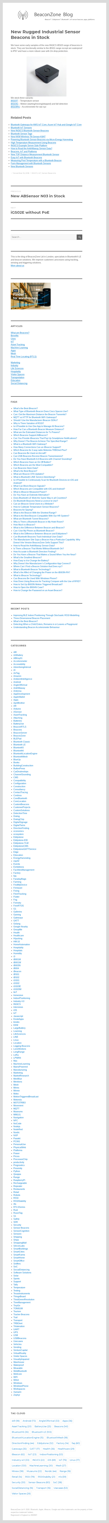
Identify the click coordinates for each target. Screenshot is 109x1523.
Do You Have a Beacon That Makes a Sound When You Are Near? (44, 554)
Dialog (16, 816)
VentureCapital (20, 1350)
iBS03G (14, 104)
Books (16, 762)
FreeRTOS (18, 906)
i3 (14, 956)
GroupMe (17, 929)
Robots (16, 1195)
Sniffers (17, 1264)
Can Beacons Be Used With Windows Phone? (35, 578)
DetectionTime (20, 813)
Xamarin (17, 1392)
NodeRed (18, 1129)
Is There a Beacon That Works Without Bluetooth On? (38, 548)
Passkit (16, 1138)
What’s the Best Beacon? (25, 471)
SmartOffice (18, 1261)
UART (16, 1329)
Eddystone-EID (20, 840)
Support (17, 1281)
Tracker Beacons (21, 1314)
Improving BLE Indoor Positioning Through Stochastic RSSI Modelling (46, 615)
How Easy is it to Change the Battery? (31, 560)
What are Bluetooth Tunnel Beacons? (31, 519)
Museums (18, 1111)
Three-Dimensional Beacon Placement (31, 618)
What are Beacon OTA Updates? (28, 474)
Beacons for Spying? (23, 510)
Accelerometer (20, 661)
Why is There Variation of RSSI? (28, 423)
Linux (16, 1040)
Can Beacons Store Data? (25, 468)
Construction (19, 786)
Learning (17, 1031)
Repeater (17, 1186)
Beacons (17, 730)
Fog (15, 900)
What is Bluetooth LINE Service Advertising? (34, 477)
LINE (15, 1037)
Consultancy (19, 789)
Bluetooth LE (19, 745)
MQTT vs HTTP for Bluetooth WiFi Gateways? (35, 417)
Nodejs (16, 1126)
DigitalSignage (20, 822)
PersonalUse (19, 1144)
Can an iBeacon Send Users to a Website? (33, 504)
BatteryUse (18, 724)
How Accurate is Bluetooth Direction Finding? (34, 551)
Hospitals (17, 950)
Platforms (17, 1150)
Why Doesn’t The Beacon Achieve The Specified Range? (40, 441)
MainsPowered (20, 1067)
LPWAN (17, 1058)
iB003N (17, 965)
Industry (14, 365)
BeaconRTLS (19, 727)
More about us (17, 265)
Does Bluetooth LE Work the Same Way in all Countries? (40, 498)
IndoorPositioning (21, 998)
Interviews (18, 1007)
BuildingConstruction (23, 765)
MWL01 (17, 1114)
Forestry (17, 903)
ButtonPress (19, 768)
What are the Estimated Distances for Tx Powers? (36, 432)
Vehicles (17, 1344)
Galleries (17, 912)
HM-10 (16, 941)
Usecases (18, 1341)
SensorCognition (21, 1231)
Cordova (17, 795)
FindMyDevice (20, 885)
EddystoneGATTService (24, 849)
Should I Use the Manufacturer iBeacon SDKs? (35, 420)
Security (17, 1225)
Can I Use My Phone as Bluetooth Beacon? (33, 531)
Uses (13, 339)
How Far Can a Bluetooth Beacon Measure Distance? (38, 429)
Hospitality (16, 371)
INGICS (35, 173)
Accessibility (19, 664)
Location (17, 1043)
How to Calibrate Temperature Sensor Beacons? (36, 507)
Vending (17, 1347)
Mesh (13, 353)
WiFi (15, 1377)
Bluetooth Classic (21, 742)
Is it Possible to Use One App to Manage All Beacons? (38, 426)
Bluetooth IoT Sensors (21, 128)
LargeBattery (19, 1028)
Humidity (17, 953)
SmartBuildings (20, 1249)
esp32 (16, 861)
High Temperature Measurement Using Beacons (33, 142)
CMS (15, 777)
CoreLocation (19, 801)
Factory (16, 873)
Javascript (18, 1016)
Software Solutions (22, 1272)
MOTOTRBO (19, 1102)
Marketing (15, 362)
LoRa (16, 1055)
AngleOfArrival (20, 685)
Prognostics (19, 1165)
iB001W (17, 962)
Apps (13, 350)
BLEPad (17, 739)
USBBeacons (19, 1338)
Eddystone (18, 837)
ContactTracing (20, 792)
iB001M (17, 959)
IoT (39, 173)
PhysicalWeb (19, 1147)
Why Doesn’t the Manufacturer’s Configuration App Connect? (42, 563)
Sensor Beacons (49, 173)
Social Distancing (19, 383)
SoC (15, 1266)
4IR (15, 652)
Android (17, 682)
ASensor (17, 712)
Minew (16, 1090)
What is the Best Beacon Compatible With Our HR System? (41, 516)
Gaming (17, 915)
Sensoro (17, 1234)
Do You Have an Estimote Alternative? (31, 495)
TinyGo (16, 1305)
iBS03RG (15, 107)
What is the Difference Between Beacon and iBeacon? (39, 527)
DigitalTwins (19, 825)
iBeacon (17, 971)
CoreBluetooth (20, 798)
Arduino (17, 709)
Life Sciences (17, 368)
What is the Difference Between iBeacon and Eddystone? (40, 533)
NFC (15, 1120)
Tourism (17, 1311)
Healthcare (18, 935)
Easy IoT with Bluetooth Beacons (26, 157)
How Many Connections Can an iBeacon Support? (37, 447)
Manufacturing (20, 1070)
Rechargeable (20, 1183)
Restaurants (19, 1189)
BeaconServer (20, 733)
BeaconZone (19, 736)
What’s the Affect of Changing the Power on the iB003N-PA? (41, 572)
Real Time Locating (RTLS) (24, 356)
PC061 (16, 1141)
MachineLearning (21, 1064)
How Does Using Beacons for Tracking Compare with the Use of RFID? (47, 581)
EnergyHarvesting (21, 858)
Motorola (17, 1100)
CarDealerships (20, 771)
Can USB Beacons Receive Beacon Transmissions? (38, 456)
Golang (16, 924)
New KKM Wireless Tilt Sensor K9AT (28, 136)
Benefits (14, 336)
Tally (15, 1284)
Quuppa (17, 1174)
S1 (14, 1216)
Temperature (19, 1287)
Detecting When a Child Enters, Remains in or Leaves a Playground (45, 624)
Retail (16, 1192)
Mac (15, 1061)
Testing (16, 1290)
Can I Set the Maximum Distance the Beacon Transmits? (39, 414)
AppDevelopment (21, 694)
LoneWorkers (19, 1049)
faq (14, 876)
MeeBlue (17, 1079)
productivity (18, 1162)
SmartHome (19, 1258)
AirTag (16, 673)
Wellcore (17, 1374)
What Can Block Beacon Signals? (29, 486)
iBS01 (16, 974)
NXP (15, 1135)
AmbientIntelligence (22, 679)
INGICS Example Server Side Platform (29, 145)
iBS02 (16, 977)
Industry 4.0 (18, 1001)
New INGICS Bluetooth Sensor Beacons (30, 130)
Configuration (19, 783)
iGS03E (17, 986)
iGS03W (17, 989)
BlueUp (17, 759)
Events (16, 864)
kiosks (16, 1022)
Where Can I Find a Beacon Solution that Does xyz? (37, 566)
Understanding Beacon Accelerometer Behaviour (36, 627)
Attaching (17, 718)
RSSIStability (19, 1201)
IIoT (15, 992)
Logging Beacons (21, 1046)
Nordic (16, 1132)
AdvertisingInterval (22, 667)
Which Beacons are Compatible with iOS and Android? (39, 489)
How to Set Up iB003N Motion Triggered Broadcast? (38, 584)
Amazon (17, 676)
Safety (16, 1219)
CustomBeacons (21, 804)
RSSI (15, 1198)
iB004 (16, 968)
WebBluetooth (20, 1371)
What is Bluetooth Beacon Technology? (32, 569)
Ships (16, 1240)
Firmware (17, 888)
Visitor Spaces (17, 374)
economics (18, 831)
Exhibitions (18, 867)
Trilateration (19, 1326)
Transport (17, 1320)
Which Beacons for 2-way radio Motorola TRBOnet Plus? (40, 450)
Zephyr (16, 1395)
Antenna (17, 691)
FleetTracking (19, 894)
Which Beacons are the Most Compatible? (33, 465)
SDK (15, 1222)
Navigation (18, 1117)
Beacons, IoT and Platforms (24, 151)
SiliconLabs (19, 1246)
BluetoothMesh (20, 757)
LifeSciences (19, 1034)
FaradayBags (19, 879)
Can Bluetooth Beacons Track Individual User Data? (38, 537)
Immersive (18, 995)
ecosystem (18, 834)
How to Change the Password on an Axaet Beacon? (37, 590)
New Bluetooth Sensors (22, 166)
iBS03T (14, 101)
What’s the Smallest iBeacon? (27, 557)
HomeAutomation (21, 944)
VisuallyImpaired (21, 1359)
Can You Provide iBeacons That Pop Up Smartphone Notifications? (45, 438)
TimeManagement (21, 1302)
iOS (15, 1010)
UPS (15, 1332)
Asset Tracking (18, 344)
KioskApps (18, 1019)
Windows (17, 1383)
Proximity (17, 1168)
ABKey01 (17, 658)
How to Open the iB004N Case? (28, 587)
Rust (15, 1210)
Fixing (16, 891)
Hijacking (17, 938)
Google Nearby (20, 926)
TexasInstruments (21, 1293)
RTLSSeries (19, 1207)
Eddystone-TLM (20, 843)
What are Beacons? (20, 333)
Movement (18, 1105)
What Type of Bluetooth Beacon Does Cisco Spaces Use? (40, 411)
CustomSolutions (21, 810)
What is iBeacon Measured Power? (30, 492)
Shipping (17, 1237)
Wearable (18, 1368)
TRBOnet (17, 1323)
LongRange (19, 1052)
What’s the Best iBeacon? (25, 408)
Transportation (17, 377)
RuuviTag (17, 1213)
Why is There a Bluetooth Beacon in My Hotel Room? (38, 522)
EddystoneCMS (20, 846)
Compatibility (19, 780)
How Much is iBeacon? (24, 525)
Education (15, 380)
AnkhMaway (19, 688)
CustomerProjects (21, 807)
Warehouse (18, 1362)
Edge (15, 852)
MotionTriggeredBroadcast (25, 1096)
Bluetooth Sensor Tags (21, 134)
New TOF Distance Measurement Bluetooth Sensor (35, 154)
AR (14, 706)
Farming (17, 882)
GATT (16, 921)
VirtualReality (19, 1353)
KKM (15, 1025)
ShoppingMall (20, 1243)
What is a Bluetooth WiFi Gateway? (30, 444)
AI (14, 670)
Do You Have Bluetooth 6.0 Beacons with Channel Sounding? (42, 459)
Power (16, 1153)
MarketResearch (21, 1076)
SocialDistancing (21, 1270)
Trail (15, 1317)
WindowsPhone (20, 1386)
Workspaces (19, 1389)
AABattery (18, 655)
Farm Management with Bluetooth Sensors (31, 163)
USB (15, 1335)
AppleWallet (19, 697)
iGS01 (16, 980)
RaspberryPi (19, 1180)
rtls (14, 1204)
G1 (14, 909)
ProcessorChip (20, 1159)
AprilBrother (19, 703)
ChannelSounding (22, 774)
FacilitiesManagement (23, 870)
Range (16, 1177)
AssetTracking (20, 715)
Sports (16, 1278)
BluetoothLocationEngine (25, 753)
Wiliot (16, 1380)
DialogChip (18, 819)
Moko (16, 1094)
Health (16, 932)
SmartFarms (19, 1255)
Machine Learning (19, 348)
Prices (16, 1156)
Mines (16, 1088)
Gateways (18, 918)
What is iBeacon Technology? (27, 575)
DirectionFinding (21, 828)
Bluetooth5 (18, 747)
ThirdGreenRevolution (23, 1299)
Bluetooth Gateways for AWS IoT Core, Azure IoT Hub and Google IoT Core (46, 124)
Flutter (16, 897)
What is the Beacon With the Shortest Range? (34, 513)
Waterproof (18, 1365)
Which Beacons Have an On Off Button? (32, 462)
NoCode (17, 1123)
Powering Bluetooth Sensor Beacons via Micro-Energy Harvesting (42, 139)
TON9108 (18, 1308)
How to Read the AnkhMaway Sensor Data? (31, 148)
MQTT (16, 1108)
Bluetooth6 (18, 751)
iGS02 (16, 983)
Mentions (17, 1082)
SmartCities (18, 1252)
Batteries (17, 721)
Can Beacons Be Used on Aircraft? (29, 453)
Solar (15, 1276)
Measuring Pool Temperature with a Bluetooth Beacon (36, 160)
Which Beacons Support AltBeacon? (30, 435)
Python (16, 1171)
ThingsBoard (19, 1296)
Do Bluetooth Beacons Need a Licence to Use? (35, 501)
